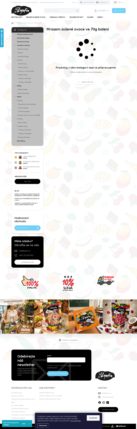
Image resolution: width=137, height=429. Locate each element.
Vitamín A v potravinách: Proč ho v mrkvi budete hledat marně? (26, 204)
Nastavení (43, 426)
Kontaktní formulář (27, 262)
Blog (12, 402)
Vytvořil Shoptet (104, 426)
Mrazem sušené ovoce (25, 34)
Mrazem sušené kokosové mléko (50, 399)
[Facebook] (99, 402)
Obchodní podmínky (18, 412)
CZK (119, 2)
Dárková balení (23, 89)
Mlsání (19, 97)
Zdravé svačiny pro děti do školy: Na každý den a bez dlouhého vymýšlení (27, 194)
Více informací (75, 421)
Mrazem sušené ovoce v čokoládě (29, 115)
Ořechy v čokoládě (25, 82)
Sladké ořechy (22, 75)
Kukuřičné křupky (23, 38)
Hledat (77, 10)
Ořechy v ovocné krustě (26, 71)
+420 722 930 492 (26, 255)
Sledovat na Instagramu (70, 340)
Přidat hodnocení (22, 228)
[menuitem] (17, 17)
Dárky (19, 86)
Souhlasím (93, 418)
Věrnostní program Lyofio (19, 408)
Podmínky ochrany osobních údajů (23, 415)
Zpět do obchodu (87, 82)
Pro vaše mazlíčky (17, 405)
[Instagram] (103, 402)
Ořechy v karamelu (25, 78)
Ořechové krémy (23, 49)
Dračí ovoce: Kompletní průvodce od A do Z (27, 199)
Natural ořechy (23, 67)
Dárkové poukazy (23, 93)
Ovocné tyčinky (23, 108)
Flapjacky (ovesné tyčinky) (27, 104)
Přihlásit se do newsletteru (57, 373)
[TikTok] (107, 402)
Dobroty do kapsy (24, 137)
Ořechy (20, 60)
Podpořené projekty (18, 418)
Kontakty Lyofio (16, 2)
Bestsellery (21, 141)
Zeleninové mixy (23, 42)
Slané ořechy (22, 64)
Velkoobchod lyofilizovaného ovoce (52, 2)
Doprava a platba (31, 2)
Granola (20, 53)
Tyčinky (20, 100)
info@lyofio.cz (24, 251)
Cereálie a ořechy (23, 45)
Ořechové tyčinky (24, 111)
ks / (27, 181)
